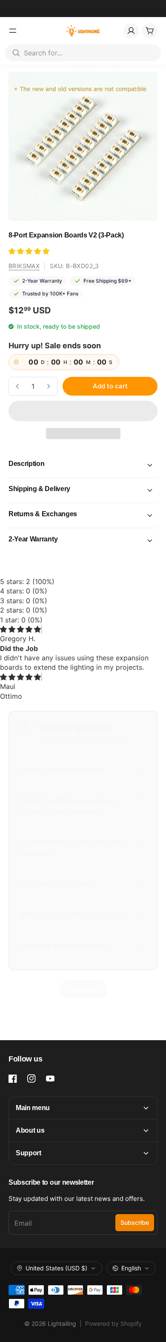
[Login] (131, 30)
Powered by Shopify (113, 1323)
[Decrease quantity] (17, 386)
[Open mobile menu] (13, 31)
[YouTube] (50, 1078)
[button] (30, 251)
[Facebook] (13, 1078)
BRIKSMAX (24, 265)
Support (28, 1153)
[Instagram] (31, 1078)
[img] (20, 629)
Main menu (33, 1107)
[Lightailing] (83, 31)
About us (30, 1130)
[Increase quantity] (48, 386)
